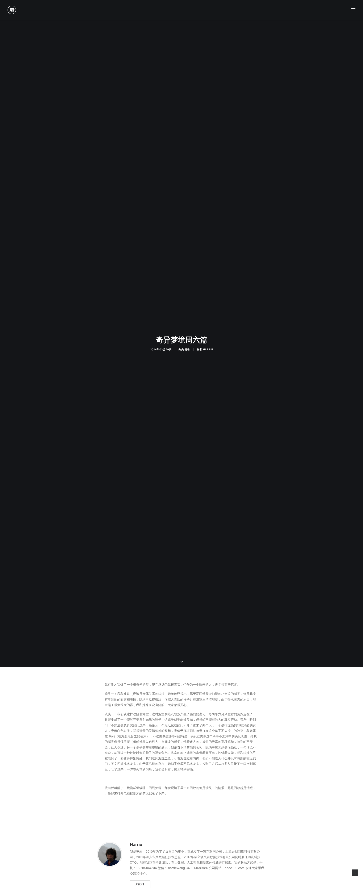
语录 (187, 349)
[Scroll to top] (355, 873)
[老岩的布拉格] (12, 10)
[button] (353, 10)
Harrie (208, 349)
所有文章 (140, 884)
